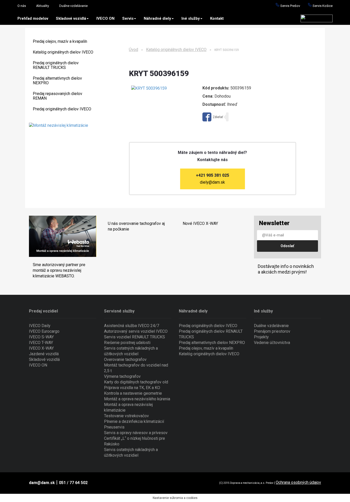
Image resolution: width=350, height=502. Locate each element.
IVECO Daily (39, 325)
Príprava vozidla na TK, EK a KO (132, 387)
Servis (127, 18)
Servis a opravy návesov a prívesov (136, 432)
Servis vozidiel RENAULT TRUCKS (134, 336)
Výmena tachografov (122, 376)
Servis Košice (322, 6)
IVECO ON (105, 18)
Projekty (261, 336)
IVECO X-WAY (41, 348)
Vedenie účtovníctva (272, 342)
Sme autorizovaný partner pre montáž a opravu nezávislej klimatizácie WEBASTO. (59, 270)
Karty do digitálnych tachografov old (136, 382)
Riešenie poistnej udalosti (127, 342)
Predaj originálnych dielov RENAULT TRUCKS (56, 65)
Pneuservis (114, 427)
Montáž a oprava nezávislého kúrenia (137, 398)
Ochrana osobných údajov (298, 482)
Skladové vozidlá (71, 18)
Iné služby (190, 18)
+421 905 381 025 (212, 175)
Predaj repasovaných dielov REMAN (57, 96)
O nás (21, 6)
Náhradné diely (157, 18)
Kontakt (217, 18)
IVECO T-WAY (41, 342)
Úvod (133, 49)
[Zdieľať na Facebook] (212, 116)
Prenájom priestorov (272, 331)
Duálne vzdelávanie (73, 6)
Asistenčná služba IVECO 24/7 (131, 325)
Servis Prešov (290, 6)
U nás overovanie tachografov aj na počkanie (136, 226)
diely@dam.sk (212, 182)
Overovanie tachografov (125, 359)
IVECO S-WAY (41, 336)
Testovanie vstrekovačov (126, 415)
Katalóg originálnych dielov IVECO (63, 52)
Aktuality (42, 6)
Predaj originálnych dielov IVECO (62, 109)
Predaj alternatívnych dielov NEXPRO (57, 80)
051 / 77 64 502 (73, 482)
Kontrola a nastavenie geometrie (133, 393)
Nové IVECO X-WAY (200, 223)
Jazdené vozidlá (44, 353)
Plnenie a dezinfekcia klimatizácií (134, 421)
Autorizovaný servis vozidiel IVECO (136, 331)
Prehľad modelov (32, 18)
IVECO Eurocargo (44, 331)
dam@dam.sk (42, 482)
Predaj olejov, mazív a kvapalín (60, 41)
